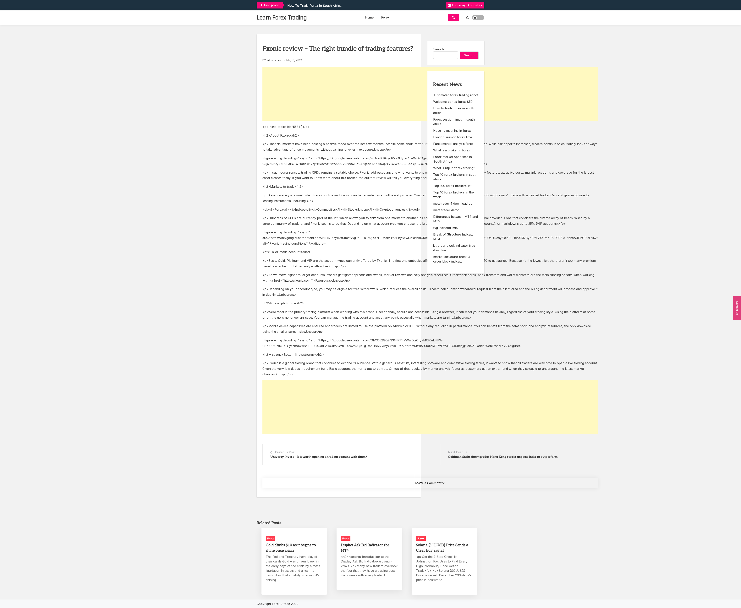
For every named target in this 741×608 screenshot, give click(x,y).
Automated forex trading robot (455, 95)
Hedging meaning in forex (452, 131)
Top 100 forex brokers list (452, 186)
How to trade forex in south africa (314, 6)
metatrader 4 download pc (452, 203)
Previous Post (285, 452)
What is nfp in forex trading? (454, 168)
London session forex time (452, 137)
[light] (472, 17)
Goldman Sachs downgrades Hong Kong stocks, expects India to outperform (503, 457)
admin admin (275, 60)
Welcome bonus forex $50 (453, 102)
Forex (385, 17)
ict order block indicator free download (454, 248)
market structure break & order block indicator (451, 259)
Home (369, 17)
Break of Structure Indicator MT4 (454, 236)
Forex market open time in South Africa (452, 159)
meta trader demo (446, 210)
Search (438, 49)
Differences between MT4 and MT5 (455, 219)
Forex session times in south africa (454, 121)
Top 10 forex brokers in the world (453, 194)
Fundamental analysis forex (453, 144)
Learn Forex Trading (282, 17)
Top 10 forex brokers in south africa (455, 177)
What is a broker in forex (451, 150)
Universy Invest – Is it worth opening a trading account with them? (318, 457)
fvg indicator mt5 (445, 228)
